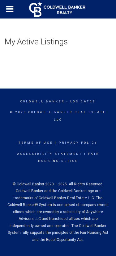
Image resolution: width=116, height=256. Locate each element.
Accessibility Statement (49, 153)
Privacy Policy (78, 142)
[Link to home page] (58, 9)
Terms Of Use (36, 142)
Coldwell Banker (42, 101)
